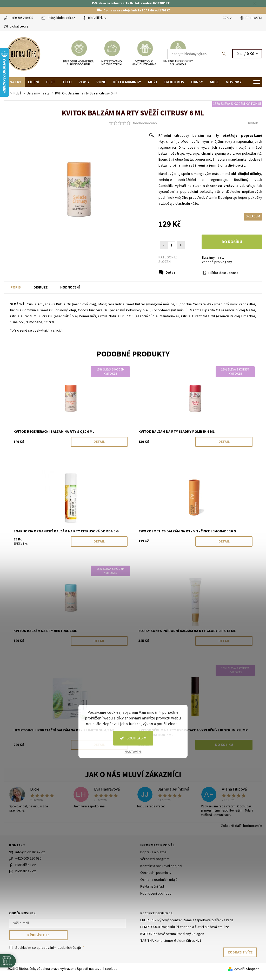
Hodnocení (70, 287)
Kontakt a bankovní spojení (161, 866)
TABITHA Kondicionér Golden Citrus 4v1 (170, 940)
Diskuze (41, 287)
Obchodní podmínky (155, 872)
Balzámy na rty (213, 257)
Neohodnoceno (145, 123)
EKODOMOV (174, 82)
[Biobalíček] (68, 54)
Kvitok (253, 123)
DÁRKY (197, 82)
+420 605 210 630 (21, 18)
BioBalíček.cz (97, 18)
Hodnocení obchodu (155, 893)
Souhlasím (137, 738)
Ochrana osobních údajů (158, 879)
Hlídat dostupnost (223, 273)
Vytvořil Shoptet (246, 968)
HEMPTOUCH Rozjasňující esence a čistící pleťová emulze (184, 927)
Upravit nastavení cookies (97, 968)
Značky (14, 82)
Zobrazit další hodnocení (240, 825)
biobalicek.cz (19, 26)
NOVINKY (234, 82)
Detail (99, 442)
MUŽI (152, 82)
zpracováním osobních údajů (59, 947)
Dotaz (170, 272)
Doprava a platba (153, 852)
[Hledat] (224, 54)
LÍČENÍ (33, 82)
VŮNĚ (101, 82)
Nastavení (133, 751)
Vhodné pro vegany (217, 262)
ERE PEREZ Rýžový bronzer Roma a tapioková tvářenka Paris (187, 920)
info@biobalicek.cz (61, 18)
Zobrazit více (240, 952)
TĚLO (67, 82)
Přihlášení (253, 18)
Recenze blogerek (156, 913)
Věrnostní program (154, 859)
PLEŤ (50, 82)
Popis (15, 287)
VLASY (84, 82)
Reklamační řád (152, 886)
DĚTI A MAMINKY (127, 82)
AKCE (214, 82)
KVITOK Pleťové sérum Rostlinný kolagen (172, 934)
